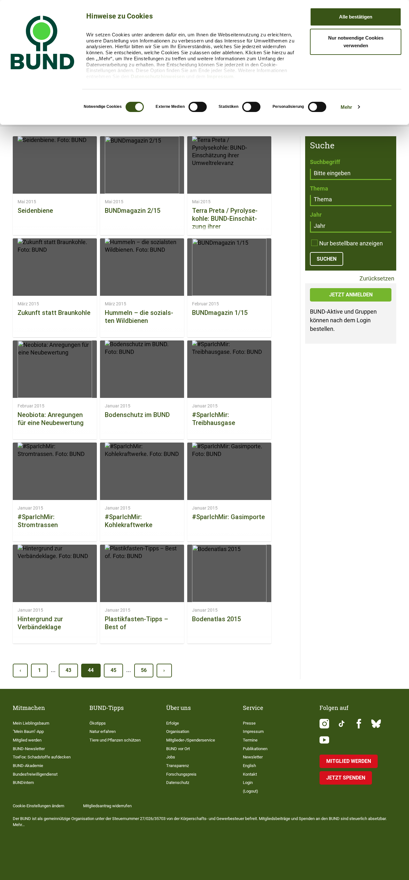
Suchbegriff (325, 162)
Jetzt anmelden (351, 295)
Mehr (346, 107)
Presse (249, 723)
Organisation (177, 731)
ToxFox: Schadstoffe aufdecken (42, 757)
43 (68, 670)
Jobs (170, 757)
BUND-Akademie (28, 765)
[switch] (198, 107)
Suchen (326, 259)
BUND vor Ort (178, 748)
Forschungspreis (181, 774)
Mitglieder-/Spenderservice (190, 740)
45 (113, 670)
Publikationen (255, 748)
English (249, 765)
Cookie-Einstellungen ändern (38, 805)
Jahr (316, 214)
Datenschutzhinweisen (158, 76)
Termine (250, 740)
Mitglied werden (27, 740)
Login (248, 782)
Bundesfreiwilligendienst (35, 774)
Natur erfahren (102, 731)
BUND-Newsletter (29, 748)
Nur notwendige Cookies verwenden (355, 41)
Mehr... (19, 824)
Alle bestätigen (355, 16)
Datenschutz (177, 782)
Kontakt (250, 774)
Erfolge (172, 723)
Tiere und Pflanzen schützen (115, 740)
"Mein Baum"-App (28, 731)
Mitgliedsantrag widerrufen (107, 805)
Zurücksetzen (376, 279)
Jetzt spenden (345, 778)
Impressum (220, 76)
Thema (319, 188)
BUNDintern (23, 782)
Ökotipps (97, 723)
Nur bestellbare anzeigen (351, 243)
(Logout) (250, 791)
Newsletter (253, 757)
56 (144, 670)
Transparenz (177, 765)
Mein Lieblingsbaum (31, 723)
